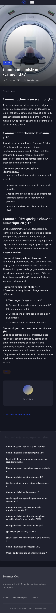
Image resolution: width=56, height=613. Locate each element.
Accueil (6, 91)
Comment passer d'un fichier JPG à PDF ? (25, 452)
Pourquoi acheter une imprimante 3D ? (24, 525)
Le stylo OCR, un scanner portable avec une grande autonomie (26, 460)
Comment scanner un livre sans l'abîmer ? (26, 446)
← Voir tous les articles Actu (16, 414)
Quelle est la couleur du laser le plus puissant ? (28, 539)
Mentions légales (20, 597)
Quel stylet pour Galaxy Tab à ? (21, 531)
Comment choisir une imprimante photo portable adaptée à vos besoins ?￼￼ (25, 517)
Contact (34, 597)
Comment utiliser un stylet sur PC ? (23, 546)
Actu (7, 63)
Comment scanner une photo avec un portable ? (28, 469)
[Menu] (32, 2)
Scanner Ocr (11, 576)
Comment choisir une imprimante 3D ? (24, 477)
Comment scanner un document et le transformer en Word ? (23, 509)
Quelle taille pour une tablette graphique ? (26, 552)
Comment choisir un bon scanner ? (22, 492)
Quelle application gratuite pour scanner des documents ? (27, 499)
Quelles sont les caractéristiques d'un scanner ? (28, 484)
